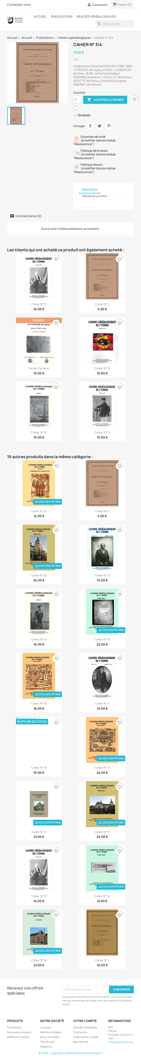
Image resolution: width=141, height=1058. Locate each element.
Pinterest (109, 126)
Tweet (99, 126)
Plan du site (47, 1041)
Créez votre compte (86, 1037)
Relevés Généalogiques (96, 17)
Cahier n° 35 (102, 639)
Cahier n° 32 (39, 575)
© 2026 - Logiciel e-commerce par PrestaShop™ (71, 1053)
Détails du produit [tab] (94, 196)
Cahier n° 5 (102, 960)
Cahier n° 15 (38, 432)
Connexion (80, 1032)
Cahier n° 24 (39, 960)
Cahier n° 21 (38, 832)
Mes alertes (80, 1041)
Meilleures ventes (18, 1037)
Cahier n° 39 (39, 703)
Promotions (14, 1027)
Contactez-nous (19, 5)
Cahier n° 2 (102, 304)
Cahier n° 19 (39, 767)
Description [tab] (90, 189)
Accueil (40, 17)
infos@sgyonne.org (120, 1042)
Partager (90, 126)
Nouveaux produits (19, 1032)
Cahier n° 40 (39, 511)
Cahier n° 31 (102, 832)
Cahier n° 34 (102, 896)
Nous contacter (50, 1037)
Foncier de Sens (39, 368)
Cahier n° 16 (102, 368)
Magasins (46, 1046)
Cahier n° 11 (102, 703)
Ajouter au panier (105, 99)
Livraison (45, 1027)
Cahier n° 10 (102, 575)
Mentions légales (51, 1032)
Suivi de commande (85, 1027)
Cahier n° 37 (102, 767)
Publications (62, 17)
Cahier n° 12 (102, 432)
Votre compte (85, 1021)
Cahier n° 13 (38, 304)
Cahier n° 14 (39, 639)
